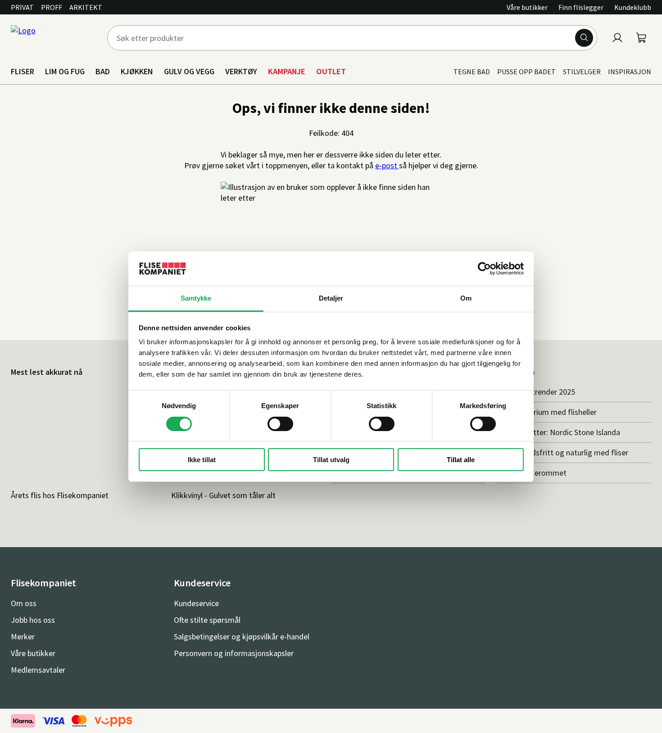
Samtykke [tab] (196, 298)
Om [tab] (466, 298)
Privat (22, 7)
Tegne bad (471, 71)
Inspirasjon (629, 71)
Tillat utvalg (331, 459)
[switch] (280, 424)
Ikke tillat (202, 459)
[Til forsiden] (53, 37)
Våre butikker (527, 7)
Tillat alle (461, 459)
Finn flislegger (580, 7)
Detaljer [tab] (331, 298)
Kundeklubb (632, 7)
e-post (387, 165)
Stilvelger (582, 71)
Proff (51, 7)
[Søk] (584, 38)
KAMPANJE (286, 71)
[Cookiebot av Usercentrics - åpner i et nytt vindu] (484, 268)
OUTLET (331, 71)
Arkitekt (85, 7)
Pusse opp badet (526, 71)
